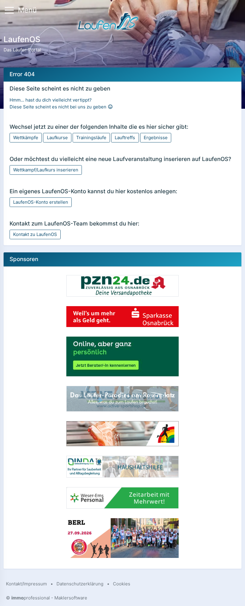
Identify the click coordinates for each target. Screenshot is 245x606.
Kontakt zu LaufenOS (35, 234)
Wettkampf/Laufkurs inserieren (45, 170)
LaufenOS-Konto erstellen (40, 202)
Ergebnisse (156, 137)
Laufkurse (57, 137)
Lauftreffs (125, 137)
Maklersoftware (70, 598)
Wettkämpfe (25, 137)
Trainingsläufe (91, 137)
